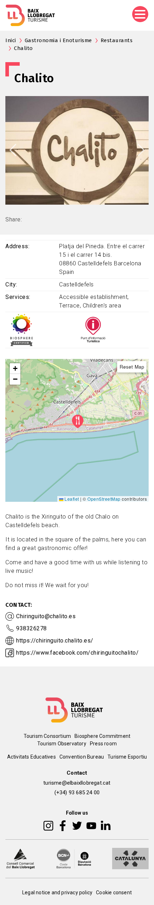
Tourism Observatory (61, 743)
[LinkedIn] (105, 825)
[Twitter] (77, 825)
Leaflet (71, 499)
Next (141, 150)
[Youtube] (91, 825)
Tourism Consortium (47, 736)
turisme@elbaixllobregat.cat (76, 783)
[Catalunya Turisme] (130, 858)
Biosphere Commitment (102, 736)
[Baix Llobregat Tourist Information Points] (93, 329)
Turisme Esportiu (127, 757)
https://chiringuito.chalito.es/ (54, 640)
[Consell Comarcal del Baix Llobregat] (20, 858)
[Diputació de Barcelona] (73, 858)
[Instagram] (48, 825)
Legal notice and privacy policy (57, 892)
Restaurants (117, 40)
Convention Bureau (81, 757)
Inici (10, 40)
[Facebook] (63, 825)
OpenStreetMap (104, 499)
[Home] (30, 15)
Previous (12, 150)
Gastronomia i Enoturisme (58, 40)
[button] (15, 368)
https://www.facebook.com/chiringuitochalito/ (77, 652)
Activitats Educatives (31, 757)
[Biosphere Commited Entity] (21, 329)
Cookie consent (114, 892)
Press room (103, 743)
